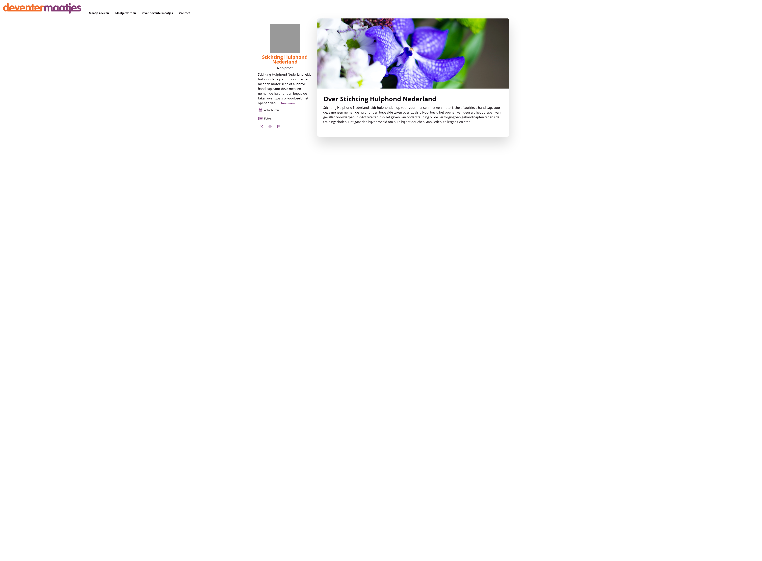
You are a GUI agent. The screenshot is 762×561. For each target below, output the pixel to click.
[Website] (261, 126)
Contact (184, 13)
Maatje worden (125, 13)
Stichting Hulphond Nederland (285, 59)
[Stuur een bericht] (270, 126)
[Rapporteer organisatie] (278, 126)
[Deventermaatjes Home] (43, 9)
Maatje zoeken (99, 13)
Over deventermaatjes (157, 13)
